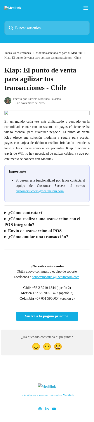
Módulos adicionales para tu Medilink (59, 53)
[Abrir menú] (86, 8)
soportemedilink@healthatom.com (55, 277)
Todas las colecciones (17, 53)
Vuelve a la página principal (47, 316)
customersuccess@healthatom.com (40, 191)
